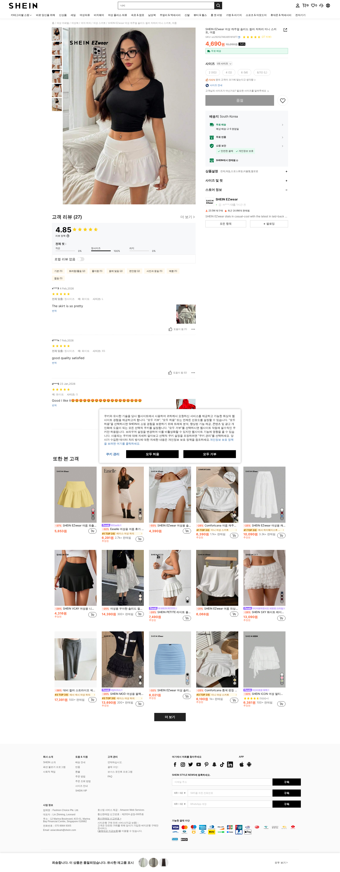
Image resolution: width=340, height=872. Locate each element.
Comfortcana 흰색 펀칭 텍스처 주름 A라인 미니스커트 (217, 690)
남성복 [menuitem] (152, 15)
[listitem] (75, 504)
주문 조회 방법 (83, 781)
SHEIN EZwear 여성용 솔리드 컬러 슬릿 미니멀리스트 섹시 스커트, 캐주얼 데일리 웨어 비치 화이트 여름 (170, 525)
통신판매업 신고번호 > (109, 818)
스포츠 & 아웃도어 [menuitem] (256, 15)
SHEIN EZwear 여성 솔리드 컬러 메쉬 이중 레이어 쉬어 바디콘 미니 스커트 (170, 690)
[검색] (218, 5)
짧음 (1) (58, 278)
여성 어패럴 (63, 23)
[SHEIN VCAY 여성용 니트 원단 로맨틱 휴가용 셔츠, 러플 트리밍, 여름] (76, 578)
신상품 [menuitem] (63, 15)
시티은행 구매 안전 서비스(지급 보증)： (118, 822)
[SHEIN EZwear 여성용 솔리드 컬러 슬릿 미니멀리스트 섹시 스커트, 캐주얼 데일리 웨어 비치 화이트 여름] (170, 495)
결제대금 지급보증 (108, 831)
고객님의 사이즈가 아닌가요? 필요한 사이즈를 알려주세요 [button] (236, 91)
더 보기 (170, 717)
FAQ (110, 776)
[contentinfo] (236, 829)
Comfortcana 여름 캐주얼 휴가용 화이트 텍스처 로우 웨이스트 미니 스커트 (217, 525)
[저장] (282, 100)
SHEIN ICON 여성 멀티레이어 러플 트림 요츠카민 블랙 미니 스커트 (264, 693)
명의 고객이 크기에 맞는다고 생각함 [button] (231, 80)
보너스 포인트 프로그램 (120, 771)
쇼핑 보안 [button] (221, 146)
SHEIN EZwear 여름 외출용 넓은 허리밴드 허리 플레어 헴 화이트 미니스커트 (76, 525)
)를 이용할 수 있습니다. (130, 831)
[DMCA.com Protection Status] (184, 839)
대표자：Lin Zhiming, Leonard (59, 814)
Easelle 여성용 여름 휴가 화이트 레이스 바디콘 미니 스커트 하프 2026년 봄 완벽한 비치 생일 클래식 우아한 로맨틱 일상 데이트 (123, 529)
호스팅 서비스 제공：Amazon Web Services (121, 810)
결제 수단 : (113, 767)
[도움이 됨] (170, 329)
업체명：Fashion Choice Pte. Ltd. (61, 810)
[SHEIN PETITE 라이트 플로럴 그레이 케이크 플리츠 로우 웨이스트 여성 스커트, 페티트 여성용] (170, 578)
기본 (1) (58, 271)
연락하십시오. (115, 762)
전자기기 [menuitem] (300, 15)
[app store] (241, 766)
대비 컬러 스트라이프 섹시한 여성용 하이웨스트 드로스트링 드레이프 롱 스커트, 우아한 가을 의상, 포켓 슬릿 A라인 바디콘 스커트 (76, 690)
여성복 (75, 23)
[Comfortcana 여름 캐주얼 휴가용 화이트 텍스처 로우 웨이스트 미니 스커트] (217, 495)
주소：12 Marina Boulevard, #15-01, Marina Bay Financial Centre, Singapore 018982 (66, 820)
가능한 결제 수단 (181, 820)
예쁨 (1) (173, 271)
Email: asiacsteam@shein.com (59, 830)
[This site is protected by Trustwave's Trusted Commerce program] (175, 839)
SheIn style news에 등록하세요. (191, 775)
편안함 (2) (134, 271)
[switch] (80, 259)
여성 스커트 (99, 23)
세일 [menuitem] (73, 15)
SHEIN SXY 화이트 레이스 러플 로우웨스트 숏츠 (264, 612)
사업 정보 (48, 805)
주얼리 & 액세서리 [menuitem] (170, 15)
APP (241, 757)
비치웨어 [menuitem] (99, 15)
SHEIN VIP (81, 790)
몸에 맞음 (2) (116, 271)
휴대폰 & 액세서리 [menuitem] (281, 15)
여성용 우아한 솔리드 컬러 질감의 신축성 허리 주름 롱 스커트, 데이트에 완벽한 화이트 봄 (123, 608)
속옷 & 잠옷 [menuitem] (137, 15)
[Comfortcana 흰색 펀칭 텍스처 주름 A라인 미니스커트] (217, 659)
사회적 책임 (49, 771)
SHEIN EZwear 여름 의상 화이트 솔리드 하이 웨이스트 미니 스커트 (217, 608)
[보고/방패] (193, 329)
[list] (203, 764)
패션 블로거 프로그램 (54, 767)
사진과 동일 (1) (154, 271)
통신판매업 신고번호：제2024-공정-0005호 (121, 814)
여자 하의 (86, 23)
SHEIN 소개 (49, 762)
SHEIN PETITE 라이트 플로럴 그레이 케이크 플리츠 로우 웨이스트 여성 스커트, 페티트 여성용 (170, 612)
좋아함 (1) (97, 271)
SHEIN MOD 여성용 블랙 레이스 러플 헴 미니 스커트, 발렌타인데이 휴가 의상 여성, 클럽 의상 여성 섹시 (123, 693)
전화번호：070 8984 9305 (57, 825)
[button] (321, 5)
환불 (77, 771)
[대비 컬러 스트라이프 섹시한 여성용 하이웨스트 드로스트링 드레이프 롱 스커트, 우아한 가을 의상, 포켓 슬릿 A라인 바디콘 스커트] (76, 659)
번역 (54, 311)
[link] (305, 5)
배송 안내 (80, 762)
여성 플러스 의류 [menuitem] (117, 15)
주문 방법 (80, 776)
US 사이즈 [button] (222, 63)
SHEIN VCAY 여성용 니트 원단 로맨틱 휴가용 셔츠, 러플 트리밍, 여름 (76, 608)
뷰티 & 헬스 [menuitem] (200, 15)
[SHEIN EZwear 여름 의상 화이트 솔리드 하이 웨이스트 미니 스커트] (217, 578)
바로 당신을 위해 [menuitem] (45, 15)
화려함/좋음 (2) (77, 271)
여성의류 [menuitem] (85, 15)
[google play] (249, 766)
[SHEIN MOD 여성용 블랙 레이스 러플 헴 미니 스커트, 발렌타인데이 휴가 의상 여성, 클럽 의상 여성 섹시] (123, 659)
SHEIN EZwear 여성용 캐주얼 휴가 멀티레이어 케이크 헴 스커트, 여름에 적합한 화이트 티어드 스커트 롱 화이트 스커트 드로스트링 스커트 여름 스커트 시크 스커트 (264, 525)
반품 (77, 767)
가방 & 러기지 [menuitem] (234, 15)
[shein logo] (23, 5)
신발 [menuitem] (187, 15)
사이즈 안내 (81, 786)
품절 (239, 100)
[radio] (212, 72)
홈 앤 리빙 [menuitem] (216, 15)
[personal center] (297, 5)
